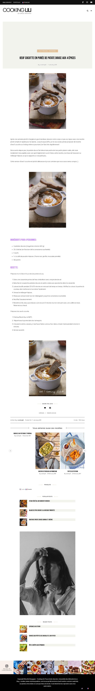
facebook (83, 2)
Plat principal (43, 51)
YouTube (91, 2)
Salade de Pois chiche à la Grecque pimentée (42, 510)
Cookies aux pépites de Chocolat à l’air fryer (42, 636)
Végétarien (52, 51)
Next (84, 451)
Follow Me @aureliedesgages (7, 669)
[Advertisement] (47, 36)
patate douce (51, 413)
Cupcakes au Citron (34, 626)
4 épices (41, 413)
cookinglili (43, 64)
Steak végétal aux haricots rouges (39, 501)
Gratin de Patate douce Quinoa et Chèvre (41, 520)
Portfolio (16, 2)
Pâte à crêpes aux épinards (36, 645)
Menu (91, 11)
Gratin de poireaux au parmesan (47, 471)
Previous (10, 451)
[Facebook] (50, 408)
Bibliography (7, 2)
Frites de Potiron (72, 471)
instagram (87, 2)
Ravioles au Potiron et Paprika (23, 433)
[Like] (45, 408)
